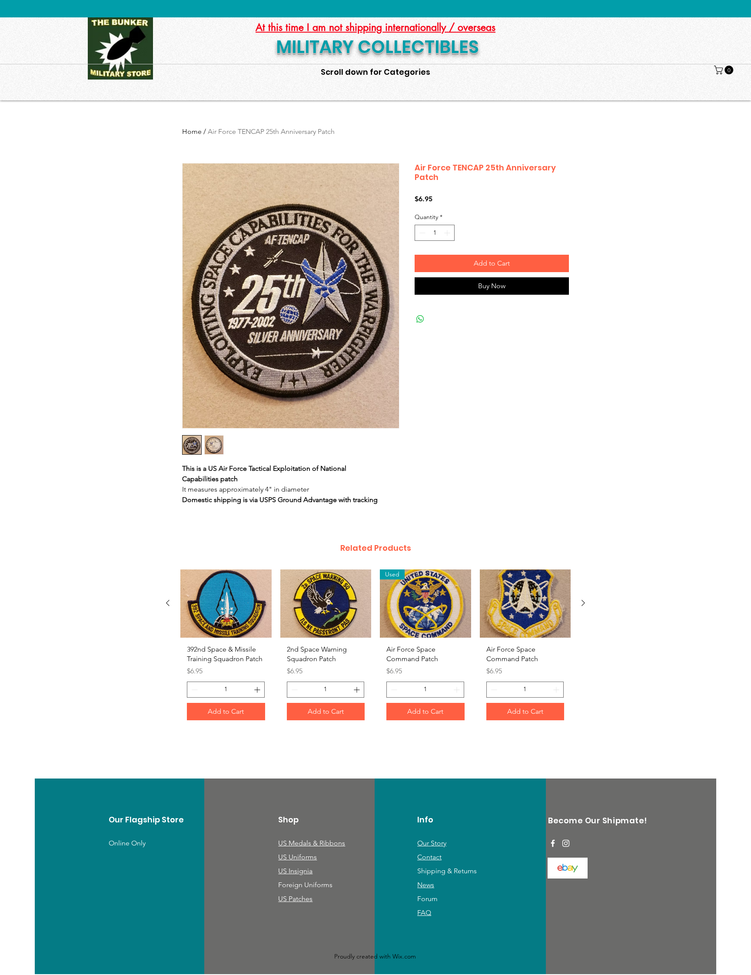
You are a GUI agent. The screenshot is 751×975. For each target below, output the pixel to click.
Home (192, 131)
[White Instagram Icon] (566, 843)
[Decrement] (421, 232)
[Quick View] (226, 603)
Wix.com (404, 956)
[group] (375, 648)
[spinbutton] (434, 232)
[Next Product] (583, 603)
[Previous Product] (168, 603)
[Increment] (447, 232)
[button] (724, 70)
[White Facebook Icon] (553, 843)
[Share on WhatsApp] (420, 319)
